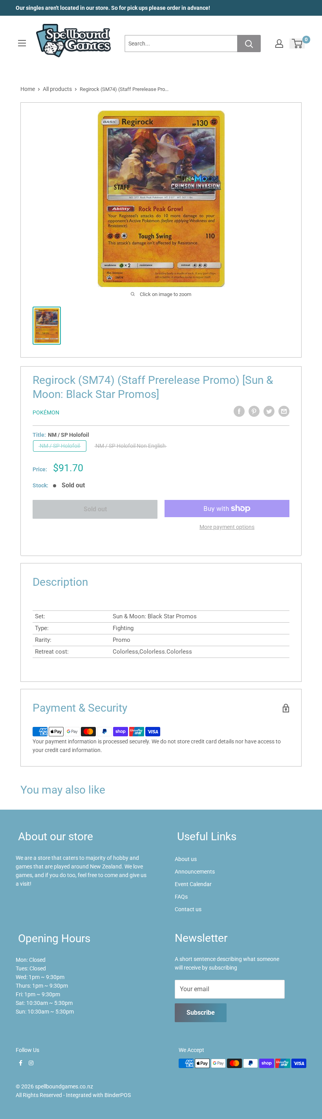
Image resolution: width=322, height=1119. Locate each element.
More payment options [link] (226, 527)
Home (27, 89)
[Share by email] (283, 411)
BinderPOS (117, 1095)
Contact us (188, 909)
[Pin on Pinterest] (254, 411)
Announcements (195, 871)
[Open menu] (22, 43)
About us (186, 859)
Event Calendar (193, 884)
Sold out (95, 509)
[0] (297, 43)
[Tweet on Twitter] (268, 411)
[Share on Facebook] (239, 411)
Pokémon (46, 412)
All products (57, 89)
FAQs (181, 897)
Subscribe (201, 1012)
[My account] (279, 43)
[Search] (249, 43)
